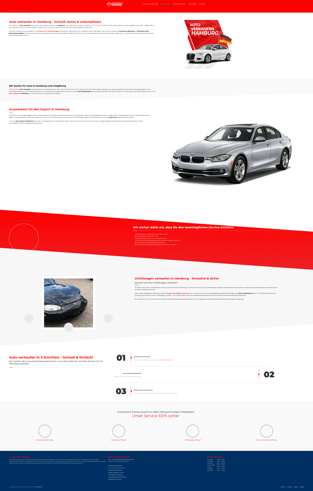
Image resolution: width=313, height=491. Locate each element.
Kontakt (296, 486)
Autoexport (183, 293)
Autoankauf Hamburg (45, 440)
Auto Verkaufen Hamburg (116, 468)
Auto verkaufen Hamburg (266, 440)
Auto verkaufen (96, 25)
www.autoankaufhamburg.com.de (122, 459)
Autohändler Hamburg (115, 475)
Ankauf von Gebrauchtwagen (49, 31)
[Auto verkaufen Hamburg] (267, 431)
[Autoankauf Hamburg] (45, 431)
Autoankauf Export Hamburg (117, 477)
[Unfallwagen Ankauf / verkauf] (193, 431)
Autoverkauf (171, 293)
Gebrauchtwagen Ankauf (116, 472)
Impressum (38, 487)
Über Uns (283, 486)
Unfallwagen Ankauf (193, 440)
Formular (289, 486)
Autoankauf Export (118, 440)
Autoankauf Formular (166, 360)
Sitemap (302, 486)
